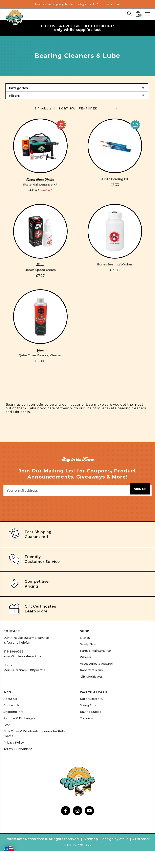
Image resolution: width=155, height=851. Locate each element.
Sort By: (67, 108)
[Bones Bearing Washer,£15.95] (114, 231)
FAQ (6, 725)
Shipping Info (13, 712)
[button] (76, 87)
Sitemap (91, 839)
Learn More (112, 4)
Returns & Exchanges (19, 718)
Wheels (85, 657)
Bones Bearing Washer (114, 264)
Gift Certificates (91, 676)
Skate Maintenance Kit (40, 184)
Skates (85, 638)
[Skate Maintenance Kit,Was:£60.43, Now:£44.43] (40, 145)
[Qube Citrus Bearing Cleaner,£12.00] (40, 316)
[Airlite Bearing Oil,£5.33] (114, 145)
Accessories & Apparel (96, 663)
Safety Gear (88, 644)
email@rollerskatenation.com (24, 656)
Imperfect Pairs (91, 670)
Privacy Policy (13, 742)
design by (110, 839)
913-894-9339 (13, 651)
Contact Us (11, 705)
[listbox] (98, 108)
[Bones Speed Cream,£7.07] (40, 231)
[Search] (129, 13)
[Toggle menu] (147, 14)
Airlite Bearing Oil (114, 179)
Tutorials (86, 718)
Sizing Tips (88, 705)
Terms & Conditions (17, 749)
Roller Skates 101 (92, 699)
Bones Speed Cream (40, 270)
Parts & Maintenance (95, 651)
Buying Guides (90, 712)
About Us (10, 699)
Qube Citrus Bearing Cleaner (40, 355)
